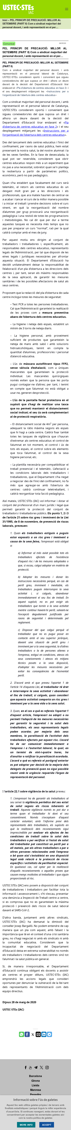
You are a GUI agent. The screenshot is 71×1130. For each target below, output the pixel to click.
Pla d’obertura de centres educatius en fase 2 (41, 87)
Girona (35, 1081)
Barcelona (35, 1076)
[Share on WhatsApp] (21, 1034)
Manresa (35, 1090)
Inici (4, 20)
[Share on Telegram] (49, 1034)
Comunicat (9, 43)
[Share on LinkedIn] (43, 1034)
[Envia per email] (38, 1034)
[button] (67, 9)
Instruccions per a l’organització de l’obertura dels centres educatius (35, 92)
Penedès (35, 1094)
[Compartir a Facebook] (27, 1034)
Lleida (35, 1085)
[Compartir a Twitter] (32, 1034)
